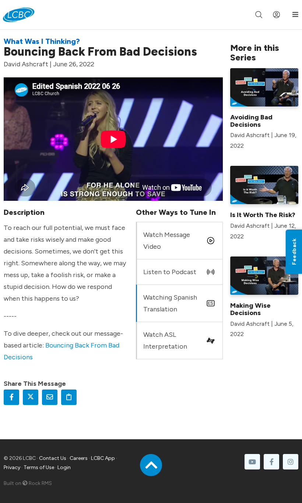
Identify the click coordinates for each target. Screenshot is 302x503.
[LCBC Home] (18, 14)
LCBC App (103, 458)
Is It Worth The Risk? (262, 215)
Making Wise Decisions (250, 309)
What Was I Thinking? (42, 41)
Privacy (12, 467)
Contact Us (52, 458)
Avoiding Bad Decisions (251, 121)
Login (64, 467)
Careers (79, 458)
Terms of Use (39, 467)
